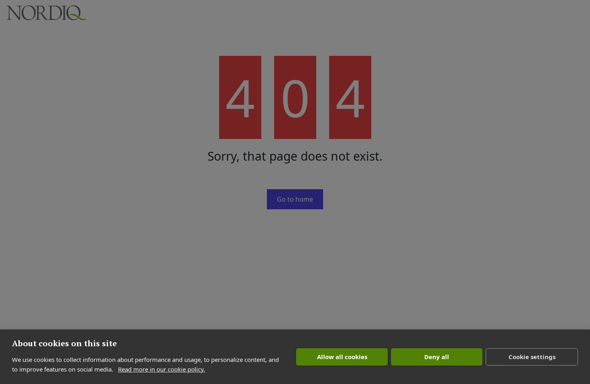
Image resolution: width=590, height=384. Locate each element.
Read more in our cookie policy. (161, 369)
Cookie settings (532, 357)
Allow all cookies (342, 357)
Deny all (436, 357)
